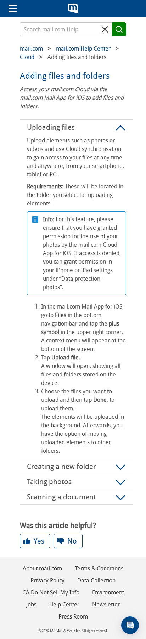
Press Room (73, 616)
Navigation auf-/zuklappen (12, 8)
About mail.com (42, 568)
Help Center (64, 604)
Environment (108, 592)
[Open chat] (130, 625)
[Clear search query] (105, 29)
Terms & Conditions (99, 568)
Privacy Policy (47, 580)
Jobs (31, 604)
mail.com (73, 8)
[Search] (119, 29)
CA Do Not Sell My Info (50, 592)
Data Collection (96, 580)
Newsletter (106, 604)
